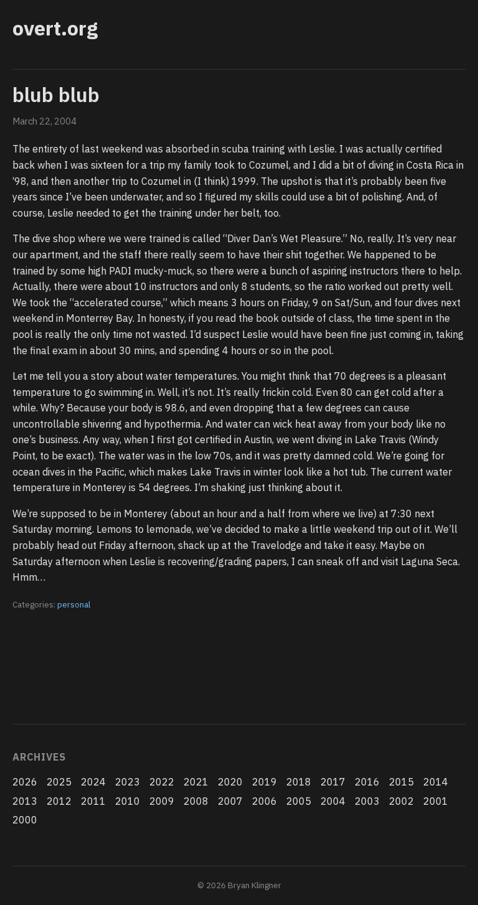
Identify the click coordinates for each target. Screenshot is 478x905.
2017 (333, 782)
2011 (93, 801)
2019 (264, 782)
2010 (127, 801)
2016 (367, 782)
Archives (38, 757)
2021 (196, 782)
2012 (59, 801)
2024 (93, 782)
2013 (24, 801)
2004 (333, 801)
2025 (59, 782)
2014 (435, 782)
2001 (435, 801)
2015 (401, 782)
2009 (161, 801)
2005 (298, 801)
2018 (298, 782)
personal (73, 604)
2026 (24, 782)
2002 (401, 801)
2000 (24, 820)
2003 (367, 801)
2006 (264, 801)
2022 (161, 782)
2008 (196, 801)
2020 (230, 782)
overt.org (55, 28)
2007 (230, 801)
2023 (127, 782)
